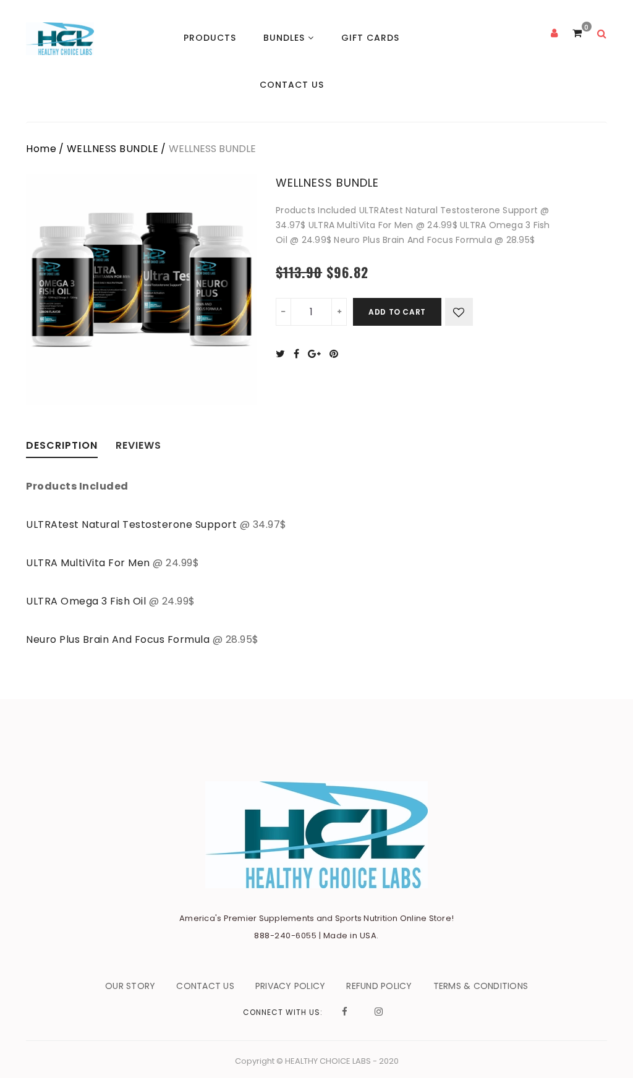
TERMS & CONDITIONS (481, 986)
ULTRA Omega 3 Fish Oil (87, 601)
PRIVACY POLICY (290, 986)
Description (62, 446)
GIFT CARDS (370, 38)
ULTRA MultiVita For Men (88, 563)
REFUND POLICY (379, 986)
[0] (577, 33)
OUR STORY (130, 986)
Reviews (138, 446)
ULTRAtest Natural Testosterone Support (131, 524)
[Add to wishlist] (459, 312)
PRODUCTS (210, 38)
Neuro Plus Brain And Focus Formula (119, 639)
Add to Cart (397, 312)
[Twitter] (283, 354)
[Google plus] (317, 354)
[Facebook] (299, 354)
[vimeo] (336, 354)
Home (41, 149)
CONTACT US (292, 85)
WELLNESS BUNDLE (113, 149)
